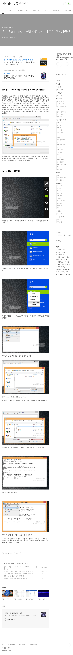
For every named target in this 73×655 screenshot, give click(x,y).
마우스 (59, 157)
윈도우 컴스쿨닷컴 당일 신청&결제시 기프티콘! (19, 59)
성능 (69, 274)
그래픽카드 (60, 130)
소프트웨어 (7, 563)
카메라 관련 (60, 150)
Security (59, 205)
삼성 (66, 272)
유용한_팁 (59, 93)
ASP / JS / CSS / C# (62, 200)
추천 (69, 269)
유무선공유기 (60, 162)
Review (65, 269)
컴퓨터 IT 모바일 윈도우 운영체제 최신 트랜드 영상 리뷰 (20, 616)
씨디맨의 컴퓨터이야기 (15, 3)
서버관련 (59, 196)
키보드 (59, 154)
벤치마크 (58, 257)
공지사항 (58, 87)
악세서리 (59, 152)
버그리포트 (60, 186)
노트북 (59, 147)
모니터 (59, 127)
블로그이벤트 (60, 90)
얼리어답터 (59, 254)
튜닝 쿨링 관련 (61, 145)
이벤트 (63, 250)
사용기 (61, 259)
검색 (64, 3)
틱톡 (3, 644)
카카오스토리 (11, 644)
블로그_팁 (59, 95)
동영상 (58, 267)
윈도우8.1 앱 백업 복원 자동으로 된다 (14, 576)
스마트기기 (60, 123)
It (63, 262)
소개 (10, 10)
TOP (69, 644)
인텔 (65, 274)
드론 (58, 167)
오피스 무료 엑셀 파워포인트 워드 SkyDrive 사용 (17, 574)
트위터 (67, 64)
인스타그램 (62, 64)
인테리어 (62, 272)
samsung (58, 269)
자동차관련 (60, 169)
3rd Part (59, 203)
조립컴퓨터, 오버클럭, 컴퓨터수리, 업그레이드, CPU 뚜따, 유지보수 (19, 77)
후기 (63, 252)
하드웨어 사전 (60, 180)
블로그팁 (36, 10)
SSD (58, 137)
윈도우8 (14, 563)
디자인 (66, 259)
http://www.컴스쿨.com (11, 57)
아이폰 (67, 262)
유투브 (59, 67)
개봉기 (61, 274)
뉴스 (58, 175)
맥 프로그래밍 (60, 104)
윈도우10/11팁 (23, 10)
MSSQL (59, 198)
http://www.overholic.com (12, 70)
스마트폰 (58, 252)
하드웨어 (58, 172)
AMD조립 (68, 10)
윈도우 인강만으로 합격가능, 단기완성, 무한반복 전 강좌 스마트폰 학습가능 (19, 63)
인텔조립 (56, 10)
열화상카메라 (60, 159)
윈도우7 (59, 188)
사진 (64, 254)
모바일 (58, 109)
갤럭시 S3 (59, 117)
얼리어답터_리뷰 (61, 120)
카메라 (58, 264)
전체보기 (58, 81)
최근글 (58, 74)
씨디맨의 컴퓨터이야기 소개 (63, 235)
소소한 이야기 (60, 217)
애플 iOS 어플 (61, 114)
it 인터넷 (67, 264)
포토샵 (59, 208)
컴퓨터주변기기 (61, 140)
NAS (58, 135)
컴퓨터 (59, 125)
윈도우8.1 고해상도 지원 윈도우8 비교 (14, 578)
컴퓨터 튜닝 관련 (61, 177)
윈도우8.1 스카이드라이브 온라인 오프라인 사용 (17, 571)
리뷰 (46, 10)
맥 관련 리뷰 (60, 101)
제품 (57, 274)
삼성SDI (59, 219)
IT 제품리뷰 (59, 262)
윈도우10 (59, 193)
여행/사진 (59, 222)
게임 (68, 257)
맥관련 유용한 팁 (61, 106)
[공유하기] (8, 553)
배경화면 (59, 214)
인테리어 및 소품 (61, 164)
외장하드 (59, 142)
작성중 (58, 84)
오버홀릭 (7, 73)
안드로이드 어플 (61, 112)
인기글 (64, 74)
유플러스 (58, 250)
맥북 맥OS (59, 98)
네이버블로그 (33, 644)
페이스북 (58, 64)
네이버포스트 (22, 644)
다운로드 (58, 211)
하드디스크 (60, 132)
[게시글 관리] (11, 553)
